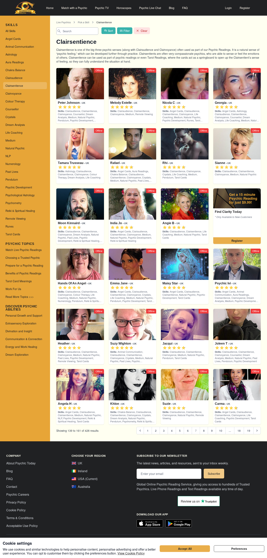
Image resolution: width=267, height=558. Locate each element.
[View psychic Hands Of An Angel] (237, 216)
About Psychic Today (21, 463)
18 (239, 431)
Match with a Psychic (74, 8)
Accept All (185, 549)
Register (245, 8)
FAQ (185, 8)
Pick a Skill (83, 22)
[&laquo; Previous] (140, 430)
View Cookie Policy (131, 553)
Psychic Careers (17, 494)
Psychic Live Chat (150, 8)
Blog (171, 8)
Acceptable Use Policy (22, 525)
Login (228, 8)
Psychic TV (102, 8)
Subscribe (214, 474)
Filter (127, 31)
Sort (110, 31)
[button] (60, 107)
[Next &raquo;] (257, 430)
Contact (11, 486)
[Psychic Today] (25, 8)
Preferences (239, 549)
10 (220, 431)
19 (248, 431)
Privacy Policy (16, 502)
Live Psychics (63, 22)
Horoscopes (123, 8)
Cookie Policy (16, 510)
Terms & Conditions (19, 518)
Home (50, 8)
